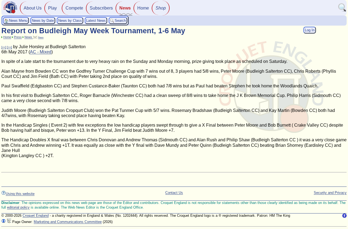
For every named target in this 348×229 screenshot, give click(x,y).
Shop (161, 8)
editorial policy (18, 207)
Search (120, 21)
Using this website (20, 194)
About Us (33, 8)
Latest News (96, 21)
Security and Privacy (330, 193)
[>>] (9, 47)
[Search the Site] (342, 10)
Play (52, 8)
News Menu (18, 21)
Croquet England (36, 215)
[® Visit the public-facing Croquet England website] (10, 12)
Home (143, 8)
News (125, 8)
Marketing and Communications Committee (68, 222)
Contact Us (174, 193)
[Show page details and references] (3, 222)
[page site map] (9, 222)
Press (18, 37)
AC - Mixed (40, 52)
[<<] (3, 47)
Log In (310, 30)
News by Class (70, 21)
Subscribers (101, 8)
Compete (74, 8)
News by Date (43, 21)
